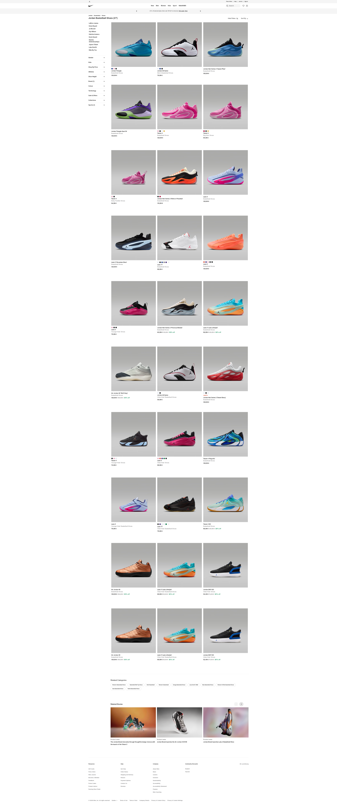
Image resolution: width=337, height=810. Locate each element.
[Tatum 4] (179, 107)
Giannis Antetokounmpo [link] (94, 41)
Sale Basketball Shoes (117, 688)
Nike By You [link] (93, 50)
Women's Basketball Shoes (119, 684)
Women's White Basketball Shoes (226, 684)
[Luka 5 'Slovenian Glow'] (133, 238)
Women (163, 5)
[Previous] (136, 11)
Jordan (90, 15)
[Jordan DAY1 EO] (225, 565)
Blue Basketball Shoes (207, 684)
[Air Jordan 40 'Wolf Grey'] (133, 369)
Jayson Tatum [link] (93, 44)
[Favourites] (243, 5)
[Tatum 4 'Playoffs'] (225, 434)
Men (157, 5)
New (152, 5)
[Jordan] (89, 2)
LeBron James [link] (93, 23)
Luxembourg (245, 764)
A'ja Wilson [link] (92, 31)
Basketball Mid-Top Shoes (136, 684)
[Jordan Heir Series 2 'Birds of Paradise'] (179, 172)
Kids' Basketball (151, 684)
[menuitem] (237, 2)
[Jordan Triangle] (133, 44)
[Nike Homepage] (91, 5)
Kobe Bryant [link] (93, 26)
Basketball (97, 15)
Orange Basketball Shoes (179, 684)
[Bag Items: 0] (247, 5)
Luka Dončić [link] (93, 47)
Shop (186, 11)
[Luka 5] (225, 172)
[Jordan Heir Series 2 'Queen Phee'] (225, 44)
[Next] (200, 11)
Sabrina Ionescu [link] (94, 34)
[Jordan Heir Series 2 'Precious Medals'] (179, 303)
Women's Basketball (164, 684)
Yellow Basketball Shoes (133, 688)
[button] (96, 58)
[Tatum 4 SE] (225, 499)
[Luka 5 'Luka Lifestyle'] (225, 303)
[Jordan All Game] (179, 44)
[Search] (227, 5)
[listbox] (244, 18)
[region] (95, 65)
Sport (175, 5)
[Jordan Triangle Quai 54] (133, 107)
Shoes (103, 15)
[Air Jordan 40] (133, 565)
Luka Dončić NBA (193, 684)
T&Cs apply (181, 11)
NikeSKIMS (182, 5)
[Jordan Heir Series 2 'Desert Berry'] (225, 369)
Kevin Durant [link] (93, 37)
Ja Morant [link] (92, 28)
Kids (169, 5)
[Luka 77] (179, 238)
